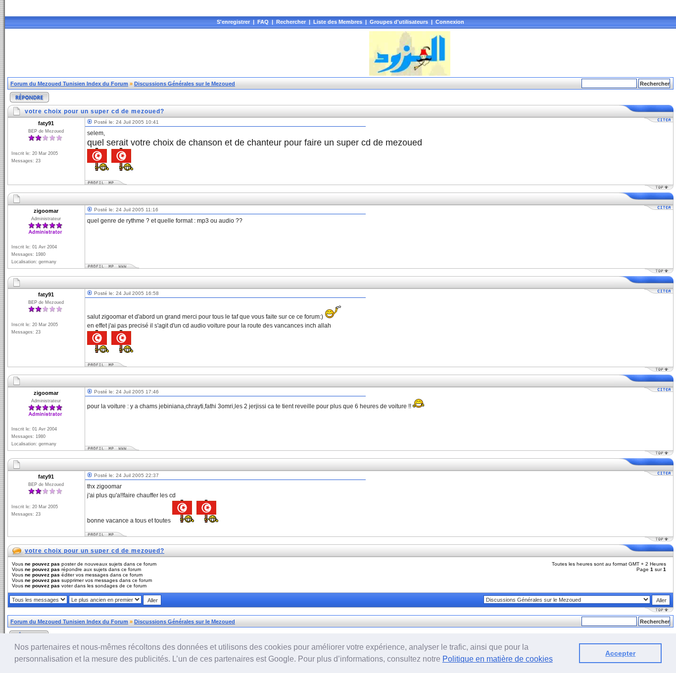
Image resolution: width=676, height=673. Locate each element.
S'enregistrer (233, 22)
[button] (556, 660)
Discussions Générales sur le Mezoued (184, 84)
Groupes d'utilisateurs (399, 22)
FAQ (263, 22)
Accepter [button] (620, 653)
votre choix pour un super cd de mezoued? (94, 550)
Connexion (449, 22)
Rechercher (291, 22)
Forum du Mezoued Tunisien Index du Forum (69, 84)
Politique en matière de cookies (497, 659)
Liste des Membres (337, 22)
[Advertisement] (187, 53)
